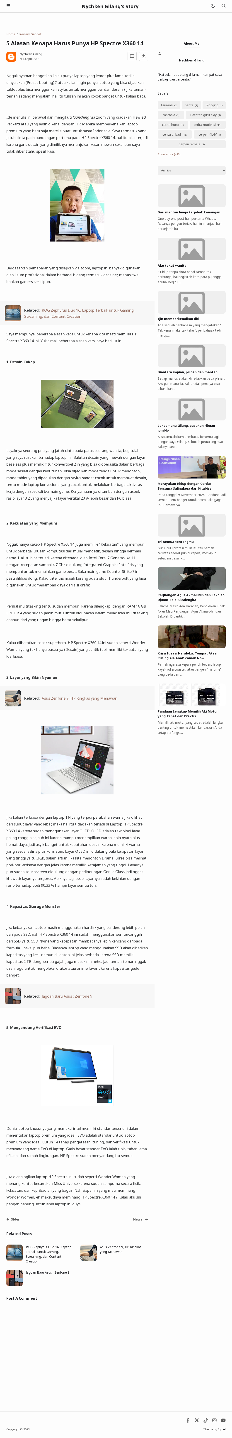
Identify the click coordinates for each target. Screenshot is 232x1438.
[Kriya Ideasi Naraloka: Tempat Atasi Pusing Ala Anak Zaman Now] (192, 647)
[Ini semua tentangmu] (192, 535)
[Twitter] (196, 1421)
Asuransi (167, 105)
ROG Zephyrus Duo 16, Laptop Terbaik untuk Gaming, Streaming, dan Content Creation (48, 1254)
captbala (168, 115)
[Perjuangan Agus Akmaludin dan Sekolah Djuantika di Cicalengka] (192, 588)
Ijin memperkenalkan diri (178, 319)
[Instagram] (214, 1421)
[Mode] (212, 6)
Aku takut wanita (172, 265)
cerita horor (170, 124)
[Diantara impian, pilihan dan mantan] (192, 366)
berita (189, 105)
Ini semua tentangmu (176, 542)
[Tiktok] (205, 1421)
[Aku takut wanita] (192, 259)
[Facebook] (188, 1421)
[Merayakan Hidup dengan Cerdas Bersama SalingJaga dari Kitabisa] (192, 477)
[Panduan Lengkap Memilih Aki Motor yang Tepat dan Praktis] (192, 705)
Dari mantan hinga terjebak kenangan (189, 212)
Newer (138, 1219)
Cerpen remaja (189, 144)
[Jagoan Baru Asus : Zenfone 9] (13, 1002)
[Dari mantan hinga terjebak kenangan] (192, 206)
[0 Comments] (132, 56)
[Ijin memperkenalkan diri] (192, 312)
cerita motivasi (205, 124)
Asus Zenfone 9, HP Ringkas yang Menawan (79, 698)
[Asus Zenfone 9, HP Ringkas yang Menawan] (13, 705)
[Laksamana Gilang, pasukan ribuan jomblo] (192, 419)
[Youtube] (223, 1421)
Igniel (222, 1429)
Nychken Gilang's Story (110, 6)
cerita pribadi (171, 134)
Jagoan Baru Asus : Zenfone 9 (67, 996)
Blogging (211, 105)
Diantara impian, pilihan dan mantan (188, 372)
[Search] (223, 6)
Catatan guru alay (203, 115)
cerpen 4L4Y (207, 134)
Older (15, 1219)
